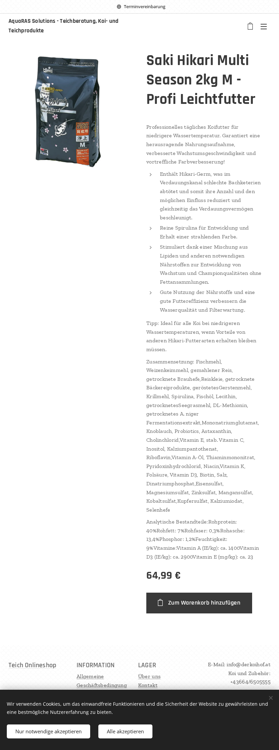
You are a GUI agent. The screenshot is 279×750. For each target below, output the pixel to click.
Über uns (149, 676)
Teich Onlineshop (32, 665)
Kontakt (148, 685)
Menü (263, 26)
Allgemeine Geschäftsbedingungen (102, 685)
